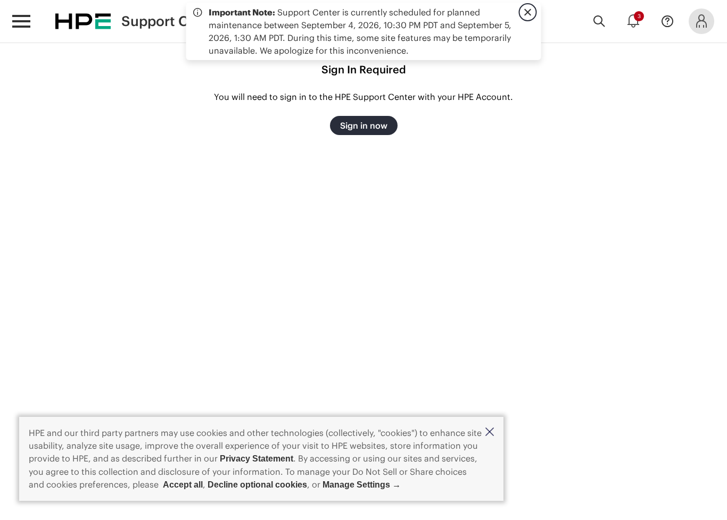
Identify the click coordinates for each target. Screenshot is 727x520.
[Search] (599, 21)
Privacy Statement (256, 458)
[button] (489, 432)
